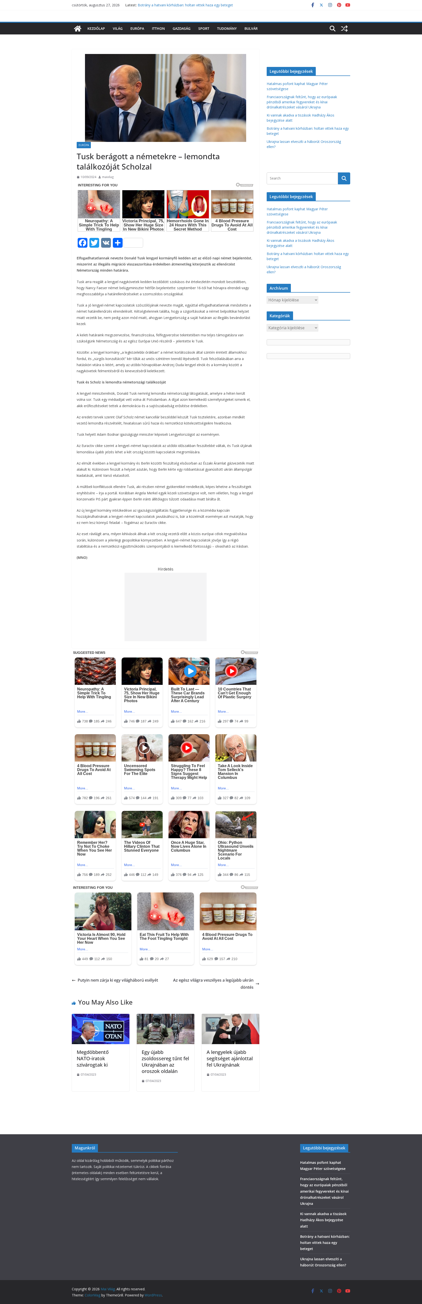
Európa (137, 28)
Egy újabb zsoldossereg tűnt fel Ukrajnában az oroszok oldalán (165, 1061)
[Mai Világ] (78, 28)
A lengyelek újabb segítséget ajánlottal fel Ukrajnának (230, 1058)
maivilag (108, 177)
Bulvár (251, 28)
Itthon (158, 28)
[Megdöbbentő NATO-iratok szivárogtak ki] (100, 1017)
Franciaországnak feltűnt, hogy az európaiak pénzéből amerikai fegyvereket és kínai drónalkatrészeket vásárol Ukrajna (302, 102)
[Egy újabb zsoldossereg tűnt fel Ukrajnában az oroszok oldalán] (165, 1017)
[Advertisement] (166, 607)
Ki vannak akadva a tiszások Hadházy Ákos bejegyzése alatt (323, 1219)
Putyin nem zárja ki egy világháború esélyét (118, 980)
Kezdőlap (96, 28)
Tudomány (227, 28)
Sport (203, 28)
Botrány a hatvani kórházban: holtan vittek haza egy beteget (185, 5)
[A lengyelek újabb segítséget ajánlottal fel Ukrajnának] (230, 1017)
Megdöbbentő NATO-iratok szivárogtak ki (93, 1058)
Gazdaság (181, 28)
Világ (118, 28)
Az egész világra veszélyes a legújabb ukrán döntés (213, 983)
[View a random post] (344, 28)
